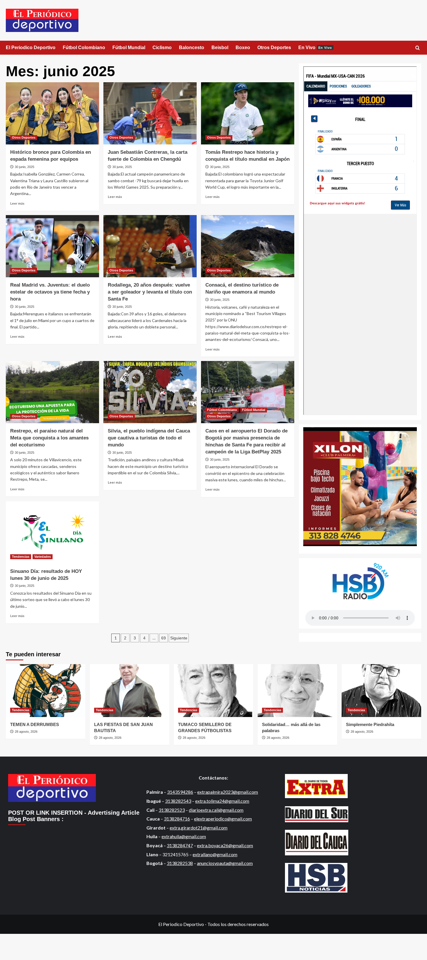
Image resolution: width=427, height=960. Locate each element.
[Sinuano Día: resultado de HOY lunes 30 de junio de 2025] (52, 532)
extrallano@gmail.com (215, 854)
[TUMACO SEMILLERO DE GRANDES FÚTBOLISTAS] (213, 690)
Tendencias (20, 556)
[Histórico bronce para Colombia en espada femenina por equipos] (52, 113)
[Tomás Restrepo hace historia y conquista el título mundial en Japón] (247, 113)
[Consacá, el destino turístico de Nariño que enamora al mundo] (247, 246)
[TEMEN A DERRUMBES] (45, 690)
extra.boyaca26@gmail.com (225, 845)
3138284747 (180, 845)
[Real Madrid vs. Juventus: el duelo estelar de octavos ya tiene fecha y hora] (52, 246)
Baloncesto (191, 47)
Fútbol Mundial (128, 47)
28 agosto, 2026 (26, 731)
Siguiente (178, 638)
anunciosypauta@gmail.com (225, 863)
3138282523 (172, 810)
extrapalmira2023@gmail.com (227, 792)
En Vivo (315, 47)
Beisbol (219, 47)
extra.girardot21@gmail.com (198, 827)
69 (163, 638)
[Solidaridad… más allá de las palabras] (297, 690)
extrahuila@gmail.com (184, 836)
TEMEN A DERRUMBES (37, 724)
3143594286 (180, 792)
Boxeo (243, 47)
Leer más (17, 203)
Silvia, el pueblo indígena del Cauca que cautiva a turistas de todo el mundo (149, 438)
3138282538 (180, 863)
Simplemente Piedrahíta (370, 724)
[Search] (417, 48)
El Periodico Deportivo (30, 47)
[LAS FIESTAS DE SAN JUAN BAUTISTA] (129, 690)
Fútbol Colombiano (84, 47)
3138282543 (178, 801)
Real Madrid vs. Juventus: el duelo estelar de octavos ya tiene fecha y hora (50, 292)
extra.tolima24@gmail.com (222, 801)
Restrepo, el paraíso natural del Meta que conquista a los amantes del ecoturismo (49, 438)
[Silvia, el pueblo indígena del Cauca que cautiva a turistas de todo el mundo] (150, 392)
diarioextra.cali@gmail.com (216, 810)
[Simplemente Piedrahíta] (381, 690)
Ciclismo (162, 47)
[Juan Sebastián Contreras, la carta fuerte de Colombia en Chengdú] (150, 113)
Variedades (42, 556)
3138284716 (177, 818)
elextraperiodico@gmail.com (223, 818)
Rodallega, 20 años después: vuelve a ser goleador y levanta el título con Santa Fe (150, 292)
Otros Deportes (274, 47)
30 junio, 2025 (24, 167)
